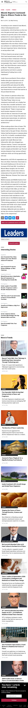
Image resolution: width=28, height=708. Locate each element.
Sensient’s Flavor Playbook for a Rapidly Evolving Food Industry (12, 459)
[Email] (2, 217)
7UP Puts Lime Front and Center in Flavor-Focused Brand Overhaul (10, 297)
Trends (14, 9)
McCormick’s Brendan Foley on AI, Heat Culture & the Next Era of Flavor (14, 545)
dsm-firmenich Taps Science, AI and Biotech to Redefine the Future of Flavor (13, 646)
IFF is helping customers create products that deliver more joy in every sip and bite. (12, 619)
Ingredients (3, 254)
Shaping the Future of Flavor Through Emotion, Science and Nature (12, 512)
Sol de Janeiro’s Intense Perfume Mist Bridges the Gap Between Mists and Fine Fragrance (10, 315)
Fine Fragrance (4, 284)
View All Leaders (14, 243)
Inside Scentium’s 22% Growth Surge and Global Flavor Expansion (14, 485)
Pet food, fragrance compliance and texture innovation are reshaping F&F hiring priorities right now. (14, 401)
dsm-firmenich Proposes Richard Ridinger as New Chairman (8, 268)
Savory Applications (7, 541)
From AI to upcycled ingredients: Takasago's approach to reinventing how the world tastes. (13, 367)
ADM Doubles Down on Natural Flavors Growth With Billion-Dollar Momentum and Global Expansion (13, 680)
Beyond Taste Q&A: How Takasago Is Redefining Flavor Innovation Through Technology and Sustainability (14, 360)
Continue (14, 700)
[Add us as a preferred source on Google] (17, 217)
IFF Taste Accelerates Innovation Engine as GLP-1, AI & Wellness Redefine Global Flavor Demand (12, 612)
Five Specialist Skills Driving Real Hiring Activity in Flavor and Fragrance (12, 394)
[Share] (6, 217)
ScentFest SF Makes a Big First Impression (10, 306)
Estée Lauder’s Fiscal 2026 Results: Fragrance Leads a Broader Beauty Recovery (9, 287)
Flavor (8, 9)
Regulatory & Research (6, 274)
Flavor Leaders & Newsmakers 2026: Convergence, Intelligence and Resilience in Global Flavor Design (14, 578)
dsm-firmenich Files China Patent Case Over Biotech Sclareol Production (8, 258)
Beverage (3, 293)
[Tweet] (13, 217)
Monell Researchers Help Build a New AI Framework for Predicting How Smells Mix (10, 278)
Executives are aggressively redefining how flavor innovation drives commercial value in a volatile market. (14, 432)
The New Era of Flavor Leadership (13, 428)
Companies (5, 573)
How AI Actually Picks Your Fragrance (9, 324)
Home (2, 9)
